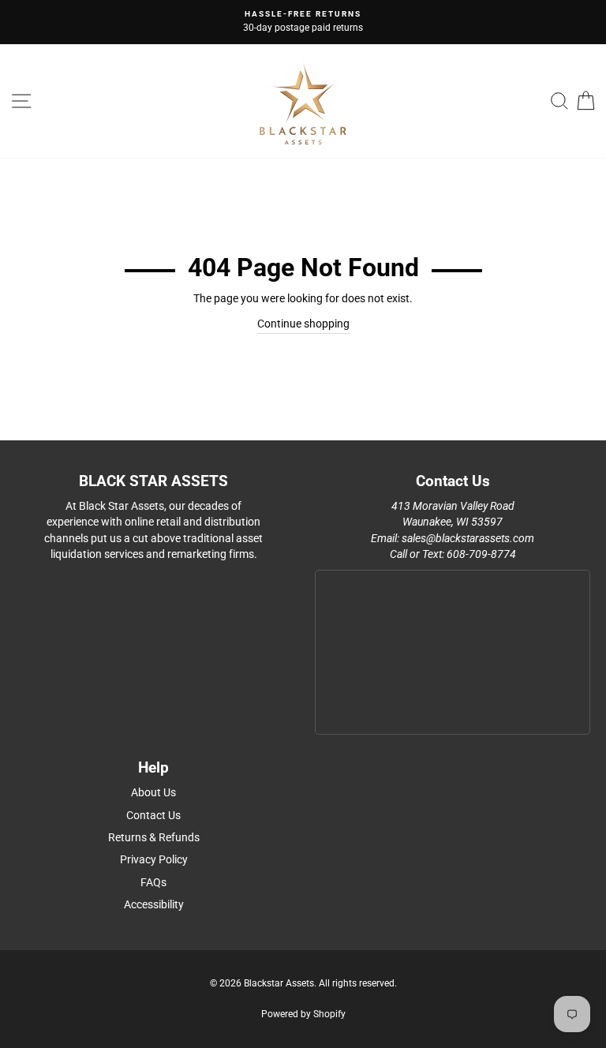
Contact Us (153, 815)
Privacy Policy (154, 859)
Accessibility (154, 904)
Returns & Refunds (154, 837)
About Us (153, 792)
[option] (303, 22)
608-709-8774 (481, 554)
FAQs (153, 882)
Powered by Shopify (303, 1014)
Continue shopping (303, 323)
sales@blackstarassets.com (468, 538)
